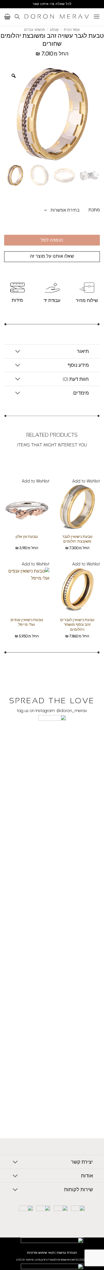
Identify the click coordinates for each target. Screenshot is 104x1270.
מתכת (94, 210)
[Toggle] (17, 352)
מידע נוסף (78, 365)
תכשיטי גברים (34, 30)
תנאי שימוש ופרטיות (41, 1253)
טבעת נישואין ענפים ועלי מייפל (27, 622)
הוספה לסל (52, 240)
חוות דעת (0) (76, 379)
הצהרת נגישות (67, 1253)
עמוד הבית (72, 30)
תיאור (83, 351)
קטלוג (54, 30)
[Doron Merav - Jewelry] (56, 16)
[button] (96, 16)
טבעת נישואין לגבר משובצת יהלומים (77, 539)
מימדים (81, 393)
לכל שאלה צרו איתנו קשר (52, 4)
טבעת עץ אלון (27, 536)
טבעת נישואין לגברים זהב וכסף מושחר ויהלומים (77, 625)
